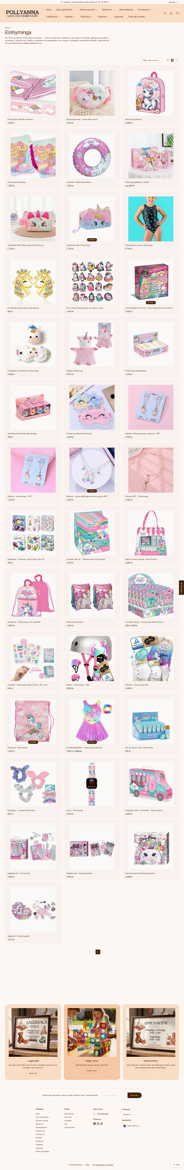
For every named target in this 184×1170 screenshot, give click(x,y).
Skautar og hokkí (88, 10)
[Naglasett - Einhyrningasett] (33, 912)
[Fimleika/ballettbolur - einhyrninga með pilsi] (92, 724)
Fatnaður (69, 17)
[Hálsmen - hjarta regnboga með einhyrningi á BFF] (92, 473)
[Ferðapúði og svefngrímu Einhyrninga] (33, 347)
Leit (65, 1124)
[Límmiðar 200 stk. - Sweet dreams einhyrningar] (92, 535)
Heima (7, 28)
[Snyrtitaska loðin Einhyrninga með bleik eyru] (33, 221)
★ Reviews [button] (181, 587)
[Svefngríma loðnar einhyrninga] (92, 410)
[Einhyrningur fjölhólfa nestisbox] (33, 96)
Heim (48, 10)
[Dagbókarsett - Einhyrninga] (33, 850)
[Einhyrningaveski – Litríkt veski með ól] (92, 96)
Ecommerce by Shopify (104, 1165)
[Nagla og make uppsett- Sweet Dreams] (151, 535)
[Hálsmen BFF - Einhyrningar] (151, 473)
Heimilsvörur (144, 10)
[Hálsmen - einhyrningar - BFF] (33, 473)
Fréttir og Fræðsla (136, 17)
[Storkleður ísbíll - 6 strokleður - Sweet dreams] (151, 787)
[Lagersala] (33, 1032)
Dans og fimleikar (64, 10)
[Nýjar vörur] (92, 1032)
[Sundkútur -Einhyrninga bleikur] (92, 158)
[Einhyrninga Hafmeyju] (33, 158)
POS (87, 1165)
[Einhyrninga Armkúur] (92, 598)
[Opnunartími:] (150, 1032)
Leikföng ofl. (52, 17)
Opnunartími (69, 1114)
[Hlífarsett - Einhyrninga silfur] (151, 661)
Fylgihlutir (102, 17)
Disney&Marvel (126, 10)
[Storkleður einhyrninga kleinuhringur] (33, 410)
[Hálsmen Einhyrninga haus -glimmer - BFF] (151, 410)
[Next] (98, 952)
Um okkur (68, 1117)
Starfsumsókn (69, 1127)
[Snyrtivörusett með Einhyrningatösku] (151, 850)
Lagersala (118, 17)
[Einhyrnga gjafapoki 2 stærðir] (151, 159)
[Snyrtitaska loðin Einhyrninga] (92, 221)
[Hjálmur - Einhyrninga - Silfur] (92, 661)
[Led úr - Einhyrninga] (92, 787)
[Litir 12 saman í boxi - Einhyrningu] (151, 724)
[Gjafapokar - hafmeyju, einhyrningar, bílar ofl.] (33, 535)
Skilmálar (67, 1121)
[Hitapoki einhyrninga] (92, 347)
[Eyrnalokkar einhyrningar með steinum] (33, 284)
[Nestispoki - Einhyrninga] (33, 724)
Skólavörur (85, 17)
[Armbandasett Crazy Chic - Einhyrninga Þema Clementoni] (151, 284)
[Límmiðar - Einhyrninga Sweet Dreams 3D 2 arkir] (33, 661)
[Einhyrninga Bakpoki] (151, 96)
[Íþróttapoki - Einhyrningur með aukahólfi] (33, 598)
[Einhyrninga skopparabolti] (151, 347)
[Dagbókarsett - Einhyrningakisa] (92, 850)
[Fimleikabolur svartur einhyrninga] (151, 221)
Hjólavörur (107, 10)
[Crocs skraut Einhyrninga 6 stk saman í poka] (92, 284)
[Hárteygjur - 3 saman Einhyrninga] (33, 787)
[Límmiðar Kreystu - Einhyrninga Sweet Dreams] (151, 598)
